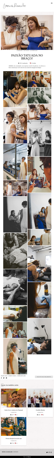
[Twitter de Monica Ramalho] (47, 452)
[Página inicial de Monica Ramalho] (14, 6)
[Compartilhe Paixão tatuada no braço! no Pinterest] (6, 378)
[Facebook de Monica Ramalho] (49, 452)
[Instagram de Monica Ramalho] (51, 452)
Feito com (27, 456)
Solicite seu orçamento (44, 376)
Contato (15, 451)
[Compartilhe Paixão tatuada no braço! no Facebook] (1, 378)
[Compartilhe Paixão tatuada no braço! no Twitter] (4, 378)
